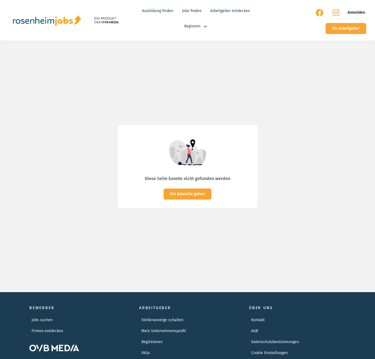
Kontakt (258, 320)
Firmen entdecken (47, 331)
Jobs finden (192, 10)
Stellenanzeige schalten (162, 320)
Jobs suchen (42, 320)
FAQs (145, 353)
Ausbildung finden (157, 10)
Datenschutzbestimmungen (275, 342)
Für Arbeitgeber (346, 28)
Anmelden (356, 12)
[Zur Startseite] (47, 20)
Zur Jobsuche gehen (187, 194)
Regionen (192, 26)
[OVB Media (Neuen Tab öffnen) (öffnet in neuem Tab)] (106, 20)
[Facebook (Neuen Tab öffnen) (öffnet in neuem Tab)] (320, 13)
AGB (254, 331)
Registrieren (152, 342)
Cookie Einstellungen (269, 353)
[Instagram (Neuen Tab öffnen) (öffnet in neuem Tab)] (336, 13)
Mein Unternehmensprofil (163, 331)
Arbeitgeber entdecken (230, 10)
